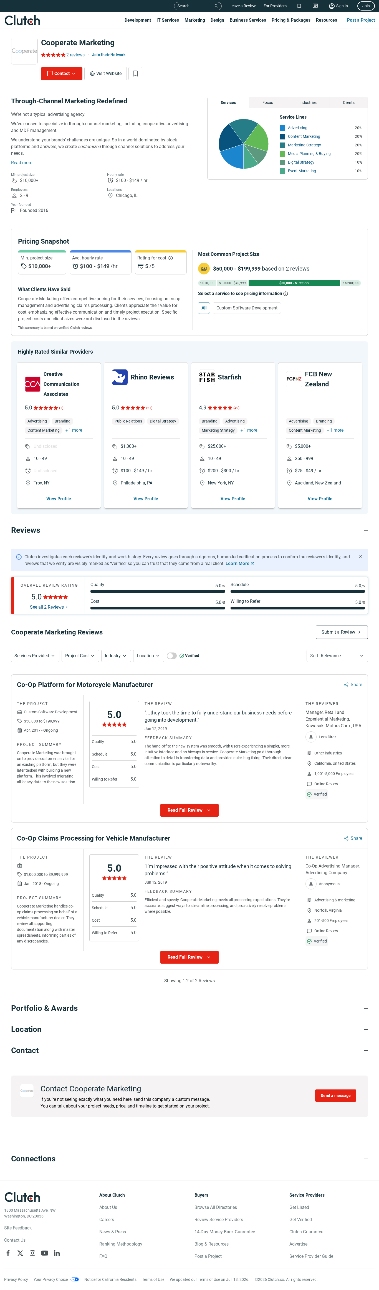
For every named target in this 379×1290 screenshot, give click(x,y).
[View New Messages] (315, 6)
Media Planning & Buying (309, 153)
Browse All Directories (215, 1207)
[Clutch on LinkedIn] (57, 1253)
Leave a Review (242, 6)
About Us (108, 1207)
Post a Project (361, 20)
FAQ (103, 1256)
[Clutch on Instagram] (32, 1253)
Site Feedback (18, 1228)
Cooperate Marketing (78, 42)
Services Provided (31, 655)
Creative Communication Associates (61, 384)
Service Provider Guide (311, 1256)
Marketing (195, 20)
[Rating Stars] (45, 407)
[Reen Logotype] (33, 384)
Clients (349, 102)
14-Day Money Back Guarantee (224, 1231)
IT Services (167, 20)
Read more (21, 162)
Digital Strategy (301, 162)
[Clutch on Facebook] (8, 1253)
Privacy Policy (16, 1279)
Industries (308, 102)
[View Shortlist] (299, 6)
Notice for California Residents (110, 1279)
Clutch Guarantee (306, 1231)
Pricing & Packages (291, 20)
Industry (113, 655)
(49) (236, 408)
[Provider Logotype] (24, 51)
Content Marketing (304, 136)
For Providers (275, 6)
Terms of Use (153, 1279)
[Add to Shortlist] (135, 73)
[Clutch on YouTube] (45, 1253)
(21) (149, 408)
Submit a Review (338, 632)
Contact (62, 73)
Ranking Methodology (120, 1244)
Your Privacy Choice (51, 1279)
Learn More (237, 563)
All (203, 308)
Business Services (248, 20)
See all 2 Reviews (47, 607)
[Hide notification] (360, 556)
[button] (35, 656)
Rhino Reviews (152, 377)
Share (356, 684)
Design (217, 20)
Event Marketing (302, 171)
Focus (267, 102)
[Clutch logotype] (22, 20)
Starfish (229, 377)
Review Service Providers (218, 1219)
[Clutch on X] (20, 1253)
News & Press (112, 1231)
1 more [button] (75, 430)
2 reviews (75, 55)
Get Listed (299, 1207)
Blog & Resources (211, 1244)
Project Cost (77, 655)
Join (366, 6)
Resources (326, 20)
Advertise (298, 1244)
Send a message (336, 1095)
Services (228, 102)
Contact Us (15, 1240)
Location (145, 655)
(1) (61, 408)
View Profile (58, 498)
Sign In (342, 6)
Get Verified (300, 1219)
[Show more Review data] (189, 810)
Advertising (297, 128)
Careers (106, 1219)
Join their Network (109, 54)
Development (138, 20)
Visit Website (109, 73)
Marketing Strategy (304, 145)
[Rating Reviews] (53, 54)
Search (184, 6)
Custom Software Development (246, 308)
